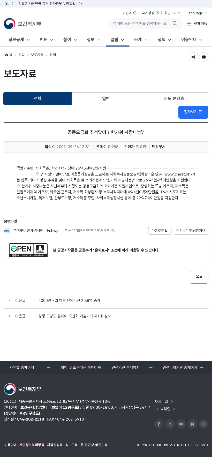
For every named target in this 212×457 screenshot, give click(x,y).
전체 (53, 55)
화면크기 (170, 13)
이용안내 (189, 39)
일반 (106, 98)
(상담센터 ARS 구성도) (22, 413)
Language (195, 13)
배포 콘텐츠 (174, 98)
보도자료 (37, 55)
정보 (91, 39)
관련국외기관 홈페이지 (179, 369)
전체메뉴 (200, 23)
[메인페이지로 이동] (22, 23)
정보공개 (16, 39)
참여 (67, 39)
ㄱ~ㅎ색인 (162, 408)
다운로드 (158, 231)
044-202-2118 (30, 419)
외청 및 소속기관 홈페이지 (80, 369)
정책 (161, 39)
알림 (114, 39)
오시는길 (161, 401)
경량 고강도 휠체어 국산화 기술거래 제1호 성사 (75, 316)
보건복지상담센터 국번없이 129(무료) (49, 407)
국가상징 (148, 13)
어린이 (127, 13)
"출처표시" (101, 250)
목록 (199, 276)
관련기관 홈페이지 (125, 369)
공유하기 (193, 57)
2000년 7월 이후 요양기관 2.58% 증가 (69, 300)
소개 (138, 39)
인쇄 (203, 57)
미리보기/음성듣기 (189, 231)
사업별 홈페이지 (21, 369)
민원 (44, 39)
